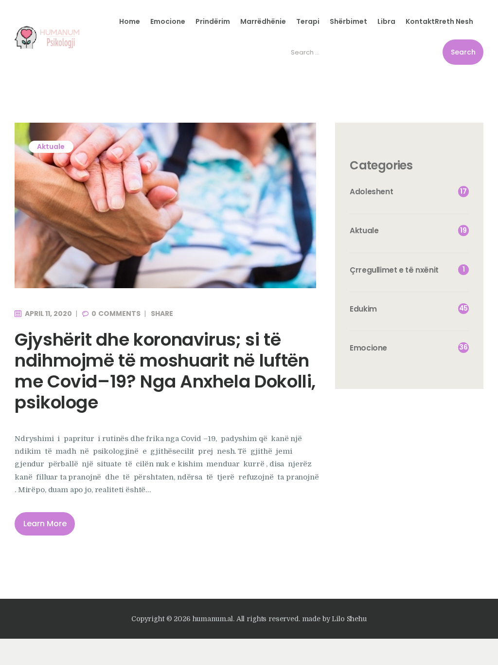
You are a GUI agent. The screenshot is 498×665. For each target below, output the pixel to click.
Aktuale (51, 146)
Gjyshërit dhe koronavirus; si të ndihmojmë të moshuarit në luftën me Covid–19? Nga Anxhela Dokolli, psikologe (165, 371)
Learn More (45, 523)
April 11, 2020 (48, 313)
